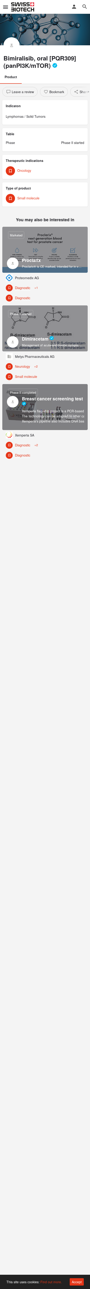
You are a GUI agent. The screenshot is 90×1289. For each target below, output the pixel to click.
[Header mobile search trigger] (85, 7)
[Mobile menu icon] (5, 7)
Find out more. (51, 1282)
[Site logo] (23, 6)
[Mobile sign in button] (74, 7)
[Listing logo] (11, 45)
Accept (77, 1282)
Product (11, 77)
